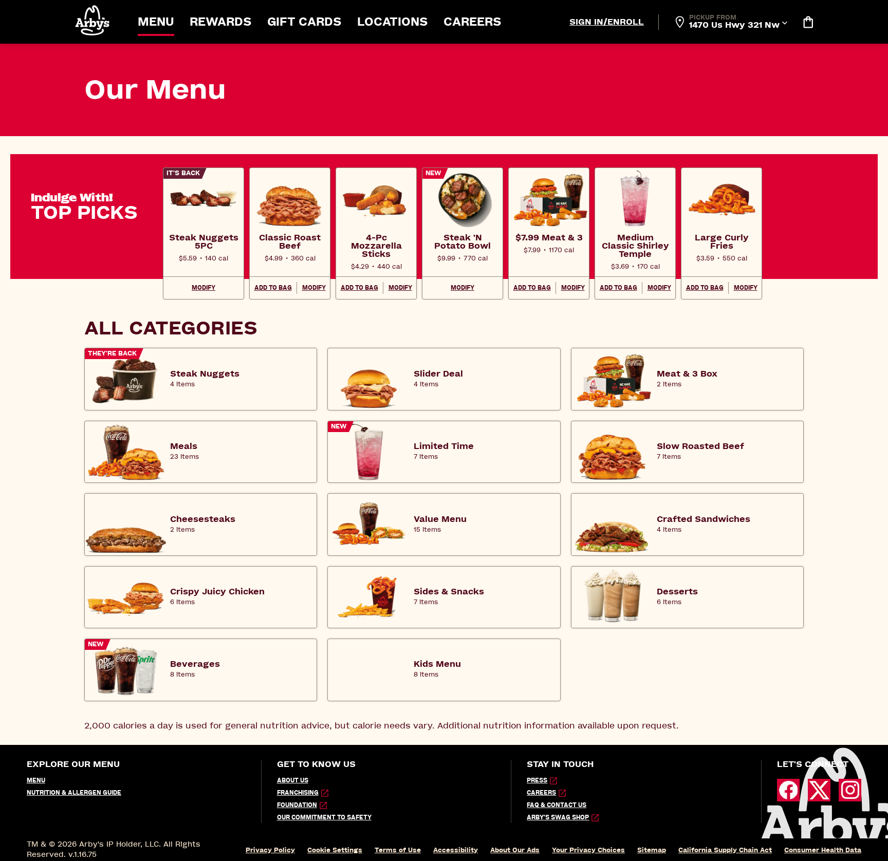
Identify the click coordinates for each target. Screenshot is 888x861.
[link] (203, 241)
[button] (93, 20)
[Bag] (808, 22)
